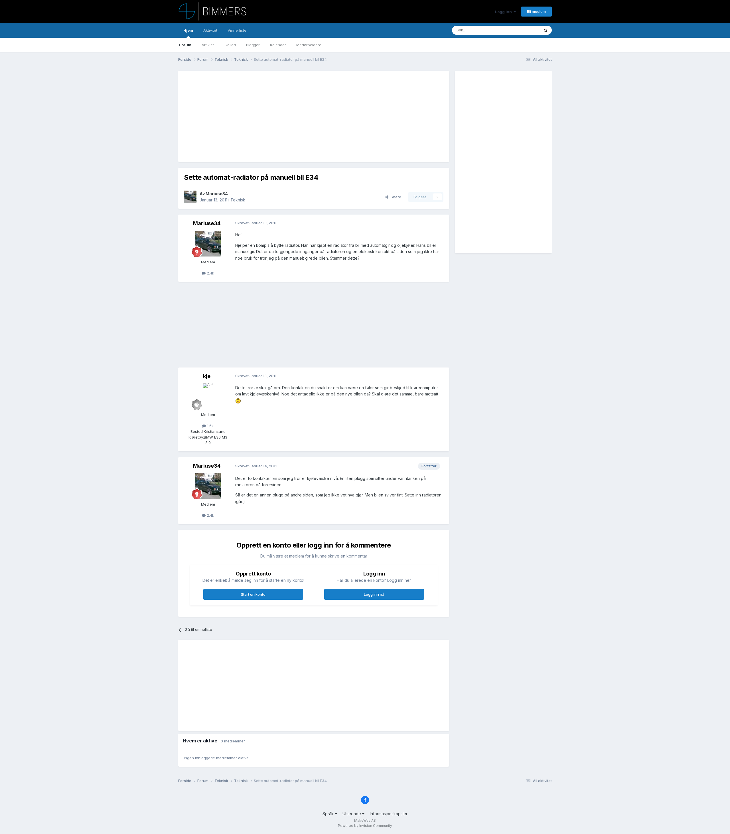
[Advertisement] (288, 116)
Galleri (230, 45)
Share (394, 197)
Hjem (188, 30)
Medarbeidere (308, 45)
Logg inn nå (374, 594)
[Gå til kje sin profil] (208, 396)
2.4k (210, 273)
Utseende (352, 813)
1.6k (210, 425)
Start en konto (253, 594)
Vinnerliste (237, 30)
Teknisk (237, 199)
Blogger (253, 45)
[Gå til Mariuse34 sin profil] (190, 197)
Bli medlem (536, 11)
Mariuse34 (217, 193)
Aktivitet (210, 30)
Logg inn (504, 11)
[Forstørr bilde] (238, 400)
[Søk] (545, 30)
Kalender (278, 45)
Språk (329, 813)
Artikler (208, 45)
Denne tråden (520, 30)
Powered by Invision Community (365, 825)
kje (206, 376)
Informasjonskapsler (388, 813)
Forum (185, 45)
